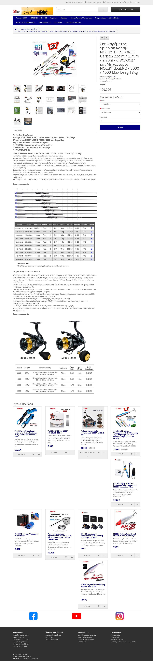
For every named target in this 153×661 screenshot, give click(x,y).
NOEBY (113, 77)
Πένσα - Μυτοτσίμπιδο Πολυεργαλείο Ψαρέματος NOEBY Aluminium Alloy (124, 485)
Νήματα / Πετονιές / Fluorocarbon (81, 18)
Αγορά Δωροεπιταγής (85, 637)
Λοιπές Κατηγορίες (45, 22)
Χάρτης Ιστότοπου (51, 640)
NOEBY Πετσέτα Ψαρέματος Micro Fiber (27, 535)
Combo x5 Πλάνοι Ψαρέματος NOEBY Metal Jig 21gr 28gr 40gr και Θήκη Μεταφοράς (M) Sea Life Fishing (125, 434)
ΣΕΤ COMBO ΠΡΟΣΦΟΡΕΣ (39, 18)
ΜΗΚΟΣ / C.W (105, 109)
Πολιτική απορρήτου (19, 642)
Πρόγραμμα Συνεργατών (86, 640)
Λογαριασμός (115, 635)
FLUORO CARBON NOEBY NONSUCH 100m (58, 432)
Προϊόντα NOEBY (21, 18)
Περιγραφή (18, 130)
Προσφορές (82, 642)
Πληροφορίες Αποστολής (21, 640)
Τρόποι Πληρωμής (18, 637)
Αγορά (120, 127)
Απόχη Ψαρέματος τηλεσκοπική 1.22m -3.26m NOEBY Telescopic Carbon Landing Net (59, 537)
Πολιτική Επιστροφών (20, 646)
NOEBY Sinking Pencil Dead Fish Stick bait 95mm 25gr (124, 535)
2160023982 (25, 659)
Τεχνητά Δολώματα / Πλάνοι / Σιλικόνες (107, 18)
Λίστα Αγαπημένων (117, 640)
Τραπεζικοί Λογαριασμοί (21, 635)
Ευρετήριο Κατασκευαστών (87, 635)
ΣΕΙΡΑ (103, 100)
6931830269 (34, 659)
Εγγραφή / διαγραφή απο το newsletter (123, 642)
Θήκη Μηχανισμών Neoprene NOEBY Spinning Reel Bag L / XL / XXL (92, 536)
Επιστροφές (49, 637)
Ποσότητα (103, 117)
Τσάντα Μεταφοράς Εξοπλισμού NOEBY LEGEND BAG (92, 433)
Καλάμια (64, 18)
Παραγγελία (115, 637)
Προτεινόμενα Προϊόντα (73, 22)
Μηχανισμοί (54, 18)
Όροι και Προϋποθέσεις (20, 644)
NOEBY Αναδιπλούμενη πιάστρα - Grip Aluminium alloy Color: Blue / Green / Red (26, 434)
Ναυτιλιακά (58, 22)
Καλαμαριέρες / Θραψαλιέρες (25, 22)
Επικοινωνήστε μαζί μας (53, 635)
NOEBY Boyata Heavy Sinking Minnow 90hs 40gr (93, 585)
